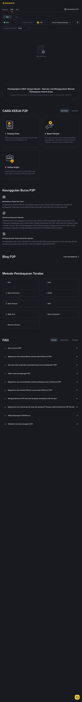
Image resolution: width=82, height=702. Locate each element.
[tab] (5, 9)
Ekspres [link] (5, 10)
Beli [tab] (7, 17)
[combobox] (10, 23)
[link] (21, 282)
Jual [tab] (16, 17)
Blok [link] (17, 10)
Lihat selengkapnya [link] (70, 257)
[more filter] (78, 23)
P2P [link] (11, 10)
